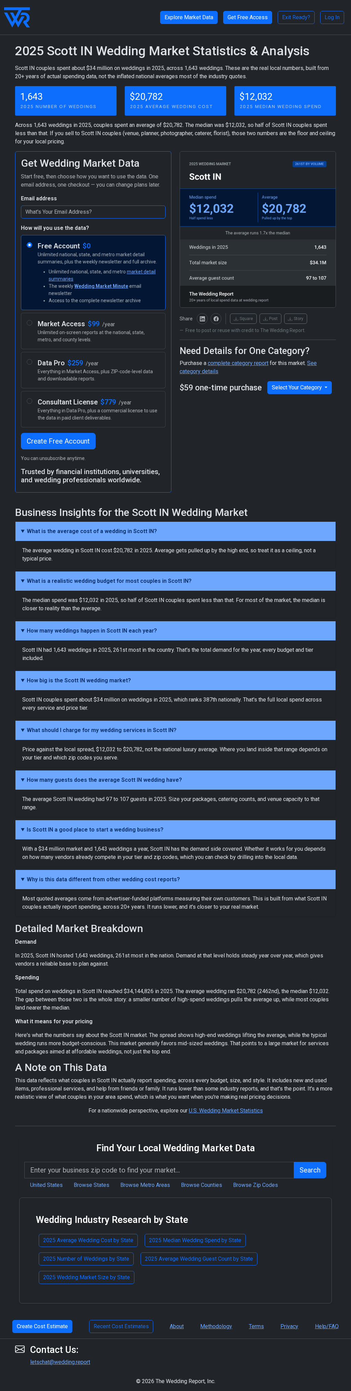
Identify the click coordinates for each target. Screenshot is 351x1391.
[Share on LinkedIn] (202, 318)
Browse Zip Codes (255, 1185)
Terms (256, 1326)
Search (310, 1170)
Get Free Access (248, 17)
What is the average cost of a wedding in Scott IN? (92, 531)
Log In (332, 17)
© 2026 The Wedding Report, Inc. (175, 1381)
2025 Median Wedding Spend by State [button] (195, 1240)
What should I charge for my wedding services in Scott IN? (102, 730)
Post (273, 318)
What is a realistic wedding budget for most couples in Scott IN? (109, 581)
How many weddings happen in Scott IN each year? (92, 630)
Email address (39, 198)
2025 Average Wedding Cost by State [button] (88, 1240)
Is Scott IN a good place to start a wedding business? (95, 829)
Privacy (289, 1326)
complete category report (238, 363)
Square (246, 318)
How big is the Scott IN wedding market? (79, 680)
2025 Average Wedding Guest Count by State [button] (199, 1259)
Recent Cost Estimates (121, 1326)
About (177, 1326)
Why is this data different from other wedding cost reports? (103, 879)
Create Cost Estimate (42, 1326)
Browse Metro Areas (145, 1185)
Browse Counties (201, 1185)
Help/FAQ (327, 1326)
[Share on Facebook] (215, 318)
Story (298, 318)
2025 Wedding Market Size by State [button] (86, 1277)
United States (46, 1185)
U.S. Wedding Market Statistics (226, 1110)
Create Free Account (58, 441)
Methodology (216, 1326)
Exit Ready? (296, 17)
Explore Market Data (189, 17)
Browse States (91, 1185)
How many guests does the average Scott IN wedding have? (104, 780)
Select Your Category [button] (297, 387)
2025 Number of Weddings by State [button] (86, 1259)
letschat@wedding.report (60, 1362)
